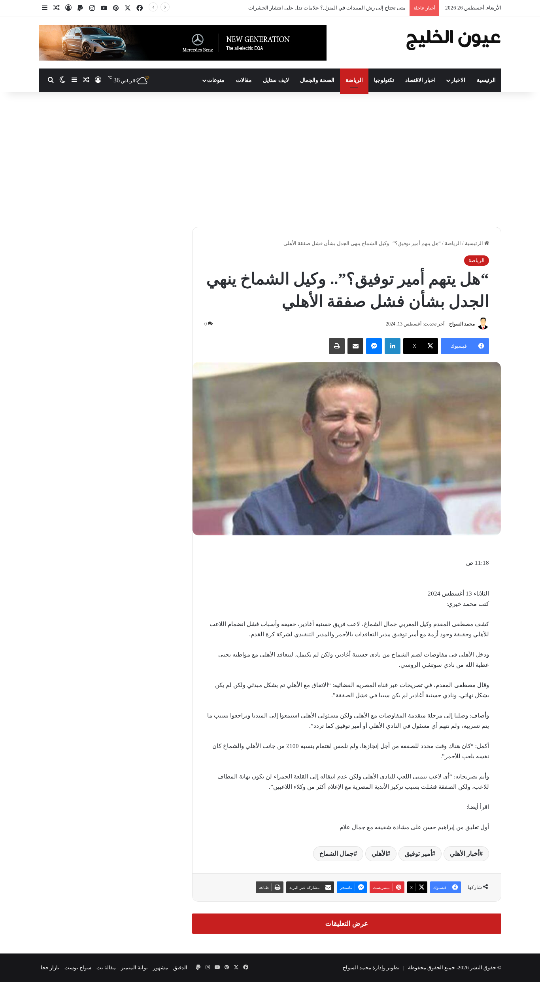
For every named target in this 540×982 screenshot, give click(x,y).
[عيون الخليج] (453, 39)
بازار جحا (50, 968)
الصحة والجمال (317, 80)
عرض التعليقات (346, 923)
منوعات (216, 80)
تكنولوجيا (384, 80)
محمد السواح (462, 324)
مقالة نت (106, 968)
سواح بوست (77, 968)
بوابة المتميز (134, 968)
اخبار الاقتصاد (420, 80)
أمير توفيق (418, 853)
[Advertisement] (270, 159)
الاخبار (458, 80)
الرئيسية (486, 80)
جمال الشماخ (336, 853)
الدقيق (180, 968)
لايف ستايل (276, 80)
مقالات (244, 80)
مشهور (160, 968)
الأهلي (379, 853)
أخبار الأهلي (465, 853)
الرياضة (354, 80)
